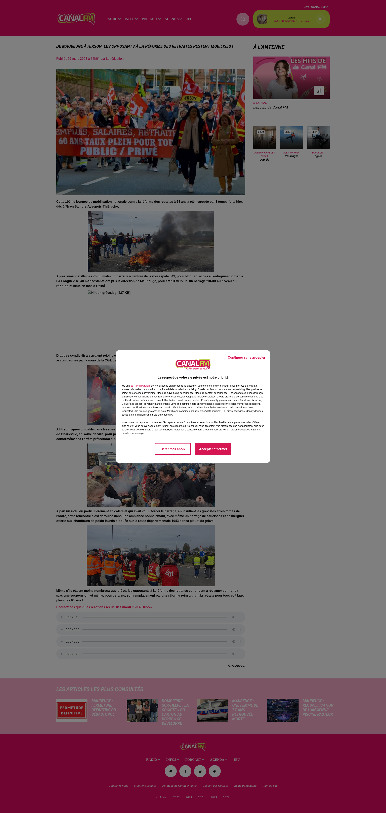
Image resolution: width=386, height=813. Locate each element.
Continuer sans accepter (246, 357)
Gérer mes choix (172, 449)
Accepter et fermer (213, 449)
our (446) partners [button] (140, 385)
